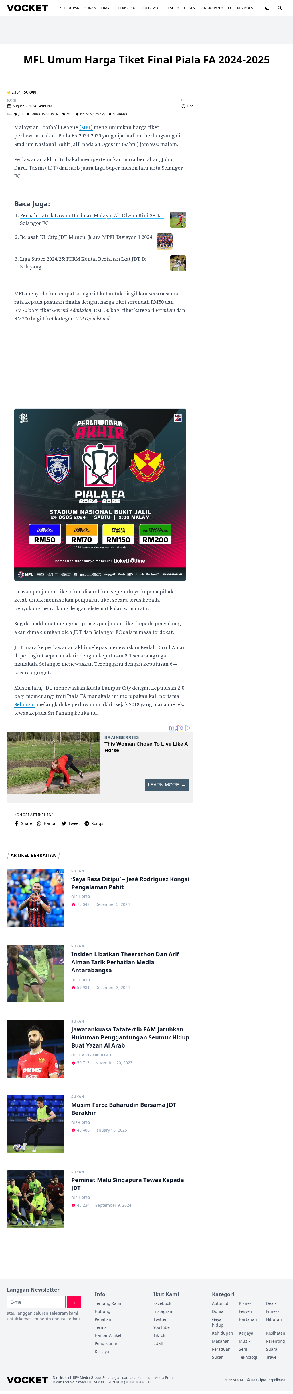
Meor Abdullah (96, 1055)
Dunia (217, 1311)
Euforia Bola (240, 7)
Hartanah (248, 1319)
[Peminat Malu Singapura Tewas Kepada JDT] (35, 1199)
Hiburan (274, 1319)
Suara (271, 1349)
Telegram (59, 1313)
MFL (69, 114)
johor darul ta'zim (45, 114)
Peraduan (221, 1349)
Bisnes (245, 1303)
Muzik (244, 1341)
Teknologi (128, 7)
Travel (107, 7)
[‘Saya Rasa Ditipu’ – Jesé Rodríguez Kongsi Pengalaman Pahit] (35, 898)
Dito (190, 106)
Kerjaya (102, 1351)
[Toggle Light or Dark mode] (267, 8)
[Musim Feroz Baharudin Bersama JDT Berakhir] (35, 1124)
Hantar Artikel (108, 1335)
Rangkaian (209, 7)
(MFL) (86, 127)
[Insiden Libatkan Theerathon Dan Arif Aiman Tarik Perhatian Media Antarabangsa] (35, 973)
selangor (120, 114)
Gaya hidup (217, 1322)
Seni (243, 1349)
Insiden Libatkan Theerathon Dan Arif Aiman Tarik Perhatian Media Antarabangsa (125, 962)
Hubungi (103, 1311)
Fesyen (245, 1311)
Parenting (275, 1341)
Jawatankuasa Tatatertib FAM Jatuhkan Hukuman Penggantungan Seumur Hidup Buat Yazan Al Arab (130, 1037)
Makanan (221, 1341)
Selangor (24, 704)
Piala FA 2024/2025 (92, 114)
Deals (189, 7)
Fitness (273, 1311)
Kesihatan (275, 1333)
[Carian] (280, 8)
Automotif (152, 7)
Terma (101, 1327)
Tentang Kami (108, 1303)
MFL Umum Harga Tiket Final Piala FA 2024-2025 (146, 59)
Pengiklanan (106, 1343)
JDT (21, 114)
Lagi (172, 7)
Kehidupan (70, 7)
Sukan (90, 7)
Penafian (103, 1319)
